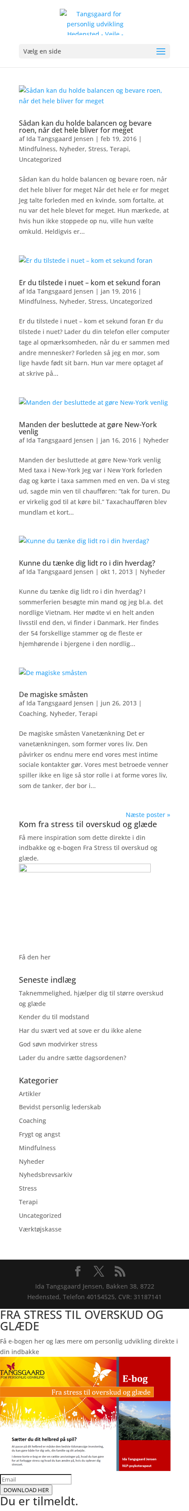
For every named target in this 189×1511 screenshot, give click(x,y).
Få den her (35, 957)
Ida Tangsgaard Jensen (60, 138)
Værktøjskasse (40, 1229)
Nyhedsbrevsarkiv (45, 1174)
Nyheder (72, 149)
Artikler (30, 1094)
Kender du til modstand (54, 1017)
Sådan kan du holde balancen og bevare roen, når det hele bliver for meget (85, 126)
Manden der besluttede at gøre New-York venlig (88, 428)
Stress (97, 149)
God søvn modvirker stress (58, 1044)
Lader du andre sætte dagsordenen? (72, 1057)
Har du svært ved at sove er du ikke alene (80, 1030)
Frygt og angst (39, 1134)
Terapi (119, 149)
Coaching (32, 713)
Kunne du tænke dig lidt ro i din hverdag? (87, 563)
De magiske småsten (53, 694)
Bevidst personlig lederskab (60, 1107)
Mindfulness (37, 149)
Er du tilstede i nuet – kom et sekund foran (89, 282)
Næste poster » (148, 814)
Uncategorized (40, 159)
